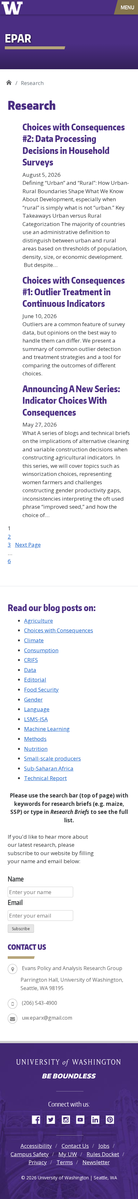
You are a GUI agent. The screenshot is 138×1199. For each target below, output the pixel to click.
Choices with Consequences (58, 630)
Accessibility (36, 1145)
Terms (64, 1162)
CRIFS (31, 660)
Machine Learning (47, 728)
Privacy (38, 1162)
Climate (34, 640)
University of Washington (13, 7)
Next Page (28, 544)
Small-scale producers (52, 758)
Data (30, 670)
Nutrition (35, 748)
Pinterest (112, 1118)
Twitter (53, 1118)
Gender (33, 699)
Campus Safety (30, 1154)
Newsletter (96, 1162)
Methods (35, 738)
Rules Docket (103, 1154)
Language (36, 709)
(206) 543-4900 (39, 1002)
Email (15, 902)
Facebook (38, 1118)
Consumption (41, 650)
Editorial (35, 679)
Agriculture (38, 620)
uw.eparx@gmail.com (47, 1017)
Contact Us (75, 1145)
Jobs (104, 1145)
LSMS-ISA (36, 719)
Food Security (41, 689)
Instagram (68, 1118)
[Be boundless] (69, 1077)
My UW (67, 1154)
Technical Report (45, 778)
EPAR (9, 81)
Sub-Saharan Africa (48, 768)
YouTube (83, 1118)
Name (16, 878)
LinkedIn (97, 1118)
